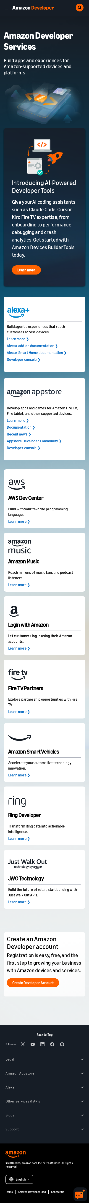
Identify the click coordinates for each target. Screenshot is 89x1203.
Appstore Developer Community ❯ (34, 441)
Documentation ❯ (21, 427)
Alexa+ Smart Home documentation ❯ (37, 352)
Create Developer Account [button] (33, 982)
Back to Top (45, 1035)
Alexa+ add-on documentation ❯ (32, 345)
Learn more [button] (26, 270)
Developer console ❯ (23, 359)
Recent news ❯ (19, 434)
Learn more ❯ (18, 339)
